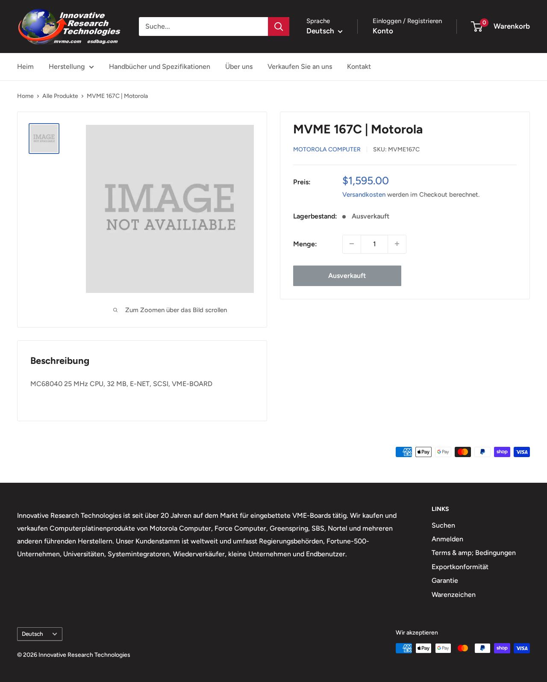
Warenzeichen (454, 594)
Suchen (443, 525)
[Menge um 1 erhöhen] (397, 244)
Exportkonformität (460, 567)
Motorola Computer (327, 149)
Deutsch (32, 633)
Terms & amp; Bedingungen (474, 553)
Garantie (445, 580)
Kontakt (359, 66)
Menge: (305, 243)
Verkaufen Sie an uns (300, 66)
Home (25, 96)
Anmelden (447, 539)
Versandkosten (363, 194)
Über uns (239, 66)
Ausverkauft (347, 275)
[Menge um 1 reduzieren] (352, 244)
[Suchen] (278, 26)
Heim (25, 66)
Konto (383, 31)
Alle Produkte (60, 96)
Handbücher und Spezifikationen (159, 66)
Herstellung (67, 66)
